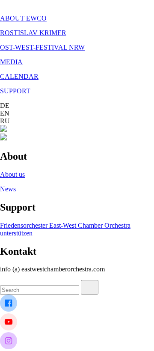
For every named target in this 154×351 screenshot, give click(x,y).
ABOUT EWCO (23, 18)
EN (4, 113)
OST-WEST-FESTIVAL (34, 47)
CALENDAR (19, 76)
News (8, 189)
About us (12, 174)
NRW (77, 47)
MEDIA (11, 61)
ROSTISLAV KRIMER (33, 32)
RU (5, 121)
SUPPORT (15, 91)
